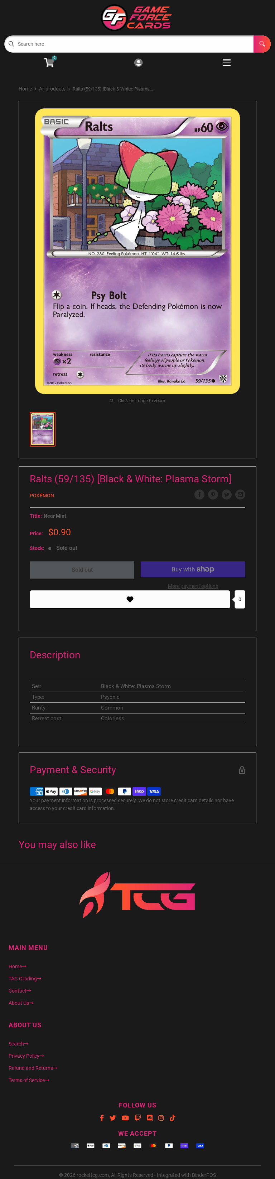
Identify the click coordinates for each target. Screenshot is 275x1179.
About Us (19, 1003)
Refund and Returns (31, 1068)
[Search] (262, 44)
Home (25, 89)
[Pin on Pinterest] (213, 494)
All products (52, 89)
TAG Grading (23, 978)
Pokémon (42, 495)
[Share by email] (240, 494)
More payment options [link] (193, 586)
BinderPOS (204, 1175)
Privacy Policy (24, 1056)
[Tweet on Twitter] (227, 494)
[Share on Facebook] (199, 494)
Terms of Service (27, 1080)
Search (16, 1044)
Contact (17, 991)
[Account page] (138, 63)
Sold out (82, 569)
